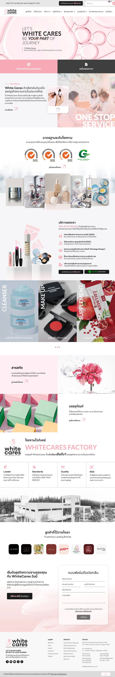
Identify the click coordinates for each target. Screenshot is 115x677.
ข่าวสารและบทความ (96, 11)
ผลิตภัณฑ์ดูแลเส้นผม (69, 648)
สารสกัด (50, 648)
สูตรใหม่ (28, 11)
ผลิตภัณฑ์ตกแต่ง (68, 654)
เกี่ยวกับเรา (38, 11)
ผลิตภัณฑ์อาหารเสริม (69, 656)
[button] (55, 347)
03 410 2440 (86, 656)
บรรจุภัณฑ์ (51, 651)
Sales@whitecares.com (89, 666)
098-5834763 (86, 662)
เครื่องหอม (66, 659)
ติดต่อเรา (109, 11)
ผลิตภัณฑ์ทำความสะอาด (70, 651)
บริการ (49, 645)
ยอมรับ (106, 674)
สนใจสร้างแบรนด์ (71, 3)
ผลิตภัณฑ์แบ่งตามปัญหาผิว (71, 643)
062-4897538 (86, 660)
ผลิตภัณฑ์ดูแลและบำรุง (69, 645)
